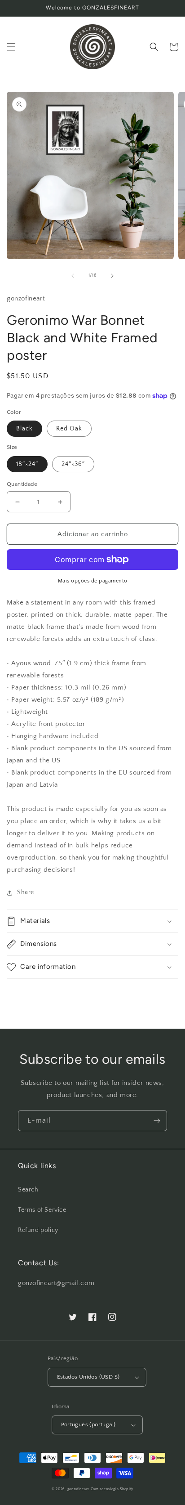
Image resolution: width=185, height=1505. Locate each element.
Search (28, 1189)
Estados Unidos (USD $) (88, 1377)
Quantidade (22, 484)
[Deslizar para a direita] (112, 276)
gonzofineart (78, 1489)
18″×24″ (27, 464)
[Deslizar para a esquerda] (73, 276)
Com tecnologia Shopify (112, 1489)
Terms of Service (42, 1210)
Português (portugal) (88, 1424)
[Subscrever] (157, 1120)
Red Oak (69, 428)
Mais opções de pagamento (93, 581)
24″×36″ (73, 464)
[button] (11, 47)
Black (24, 428)
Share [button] (25, 892)
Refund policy (38, 1230)
